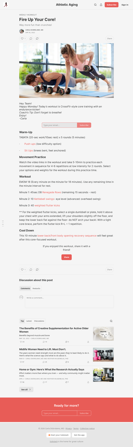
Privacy (69, 428)
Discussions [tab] (39, 321)
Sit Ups (28, 150)
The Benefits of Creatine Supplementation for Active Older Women (54, 330)
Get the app (79, 435)
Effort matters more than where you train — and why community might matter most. (54, 374)
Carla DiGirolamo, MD (34, 30)
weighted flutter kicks (47, 205)
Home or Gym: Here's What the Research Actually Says (51, 369)
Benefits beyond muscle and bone (34, 335)
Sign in (125, 4)
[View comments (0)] (31, 38)
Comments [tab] (25, 288)
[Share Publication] (101, 4)
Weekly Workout (28, 15)
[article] (66, 335)
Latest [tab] (29, 321)
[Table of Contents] (3, 223)
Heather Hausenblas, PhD (57, 359)
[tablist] (30, 288)
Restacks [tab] (36, 288)
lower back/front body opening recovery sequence (67, 235)
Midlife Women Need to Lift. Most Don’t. (42, 349)
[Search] (95, 4)
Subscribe (111, 4)
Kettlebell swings (44, 198)
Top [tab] (22, 321)
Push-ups (30, 143)
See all (24, 389)
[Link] (16, 132)
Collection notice (87, 428)
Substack (54, 441)
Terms (76, 428)
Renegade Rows (52, 192)
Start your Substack (60, 435)
